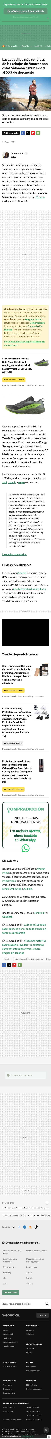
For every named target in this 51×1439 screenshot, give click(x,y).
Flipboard (33, 133)
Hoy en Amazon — (13, 380)
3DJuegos (30, 1330)
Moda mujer (31, 1267)
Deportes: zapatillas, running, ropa (28, 959)
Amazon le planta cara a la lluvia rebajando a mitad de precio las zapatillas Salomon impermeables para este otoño (27, 1208)
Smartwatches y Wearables (10, 1260)
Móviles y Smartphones (36, 1250)
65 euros (40, 197)
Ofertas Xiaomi (29, 1215)
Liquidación (38, 46)
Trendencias (7, 1385)
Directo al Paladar (9, 1367)
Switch (29, 1278)
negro (21, 482)
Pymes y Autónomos (33, 1389)
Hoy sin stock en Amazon (12, 743)
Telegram (29, 319)
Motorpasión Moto (33, 1371)
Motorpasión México (34, 1419)
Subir (40, 1315)
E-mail (38, 133)
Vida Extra (30, 1334)
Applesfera (7, 1338)
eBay (5, 1278)
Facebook (23, 133)
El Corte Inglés (12, 46)
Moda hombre (9, 1267)
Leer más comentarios (14, 554)
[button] (19, 153)
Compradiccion (9, 1393)
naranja (12, 482)
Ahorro (29, 1283)
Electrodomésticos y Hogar (12, 1252)
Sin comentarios (12, 133)
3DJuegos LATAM (32, 1407)
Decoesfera (7, 1389)
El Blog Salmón (31, 1385)
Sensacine (30, 1348)
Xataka (5, 1330)
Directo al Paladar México (12, 1419)
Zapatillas (26, 46)
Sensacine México (33, 1411)
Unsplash (7, 916)
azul (4, 482)
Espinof (29, 1352)
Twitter (28, 133)
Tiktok (36, 1226)
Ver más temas (10, 1292)
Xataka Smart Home (10, 1342)
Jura (5, 1283)
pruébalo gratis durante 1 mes (29, 588)
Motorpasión (31, 1367)
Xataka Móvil (8, 1334)
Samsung (7, 1272)
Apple (29, 1272)
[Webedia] (11, 1317)
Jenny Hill (39, 912)
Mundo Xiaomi (8, 1346)
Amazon (21, 572)
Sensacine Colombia (33, 1415)
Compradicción (37, 322)
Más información (27, 1436)
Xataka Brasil (8, 1411)
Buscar (47, 1303)
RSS (30, 1226)
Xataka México (8, 1407)
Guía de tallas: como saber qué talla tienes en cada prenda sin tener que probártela (24, 928)
